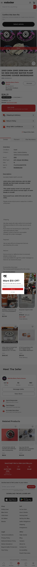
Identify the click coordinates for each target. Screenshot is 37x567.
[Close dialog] (34, 274)
